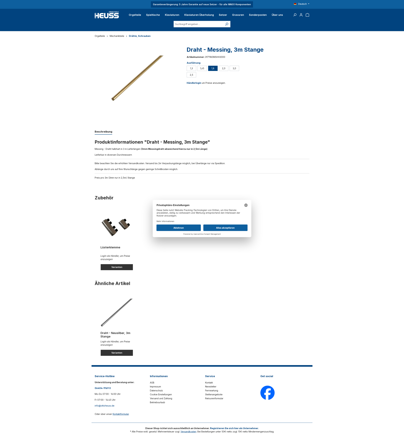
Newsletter (210, 386)
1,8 (212, 68)
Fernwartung (211, 390)
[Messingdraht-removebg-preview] (137, 79)
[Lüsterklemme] (117, 227)
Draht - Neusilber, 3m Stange (115, 334)
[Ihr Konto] (301, 15)
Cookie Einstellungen (161, 394)
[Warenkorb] (307, 15)
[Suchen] (295, 15)
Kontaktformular (121, 414)
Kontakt (209, 382)
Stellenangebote (214, 394)
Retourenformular (214, 398)
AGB (152, 382)
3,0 (234, 68)
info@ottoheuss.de (104, 405)
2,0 (223, 68)
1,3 (191, 68)
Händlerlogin (194, 83)
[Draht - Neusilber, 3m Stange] (117, 313)
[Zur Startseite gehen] (107, 14)
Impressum (155, 386)
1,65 (202, 68)
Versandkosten (188, 431)
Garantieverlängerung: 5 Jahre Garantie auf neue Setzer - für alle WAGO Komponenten (202, 4)
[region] (138, 84)
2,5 (191, 74)
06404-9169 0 (103, 388)
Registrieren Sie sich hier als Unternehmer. (234, 428)
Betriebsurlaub (157, 402)
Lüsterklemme (110, 247)
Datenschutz (156, 390)
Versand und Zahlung (161, 398)
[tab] (103, 132)
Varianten (116, 267)
